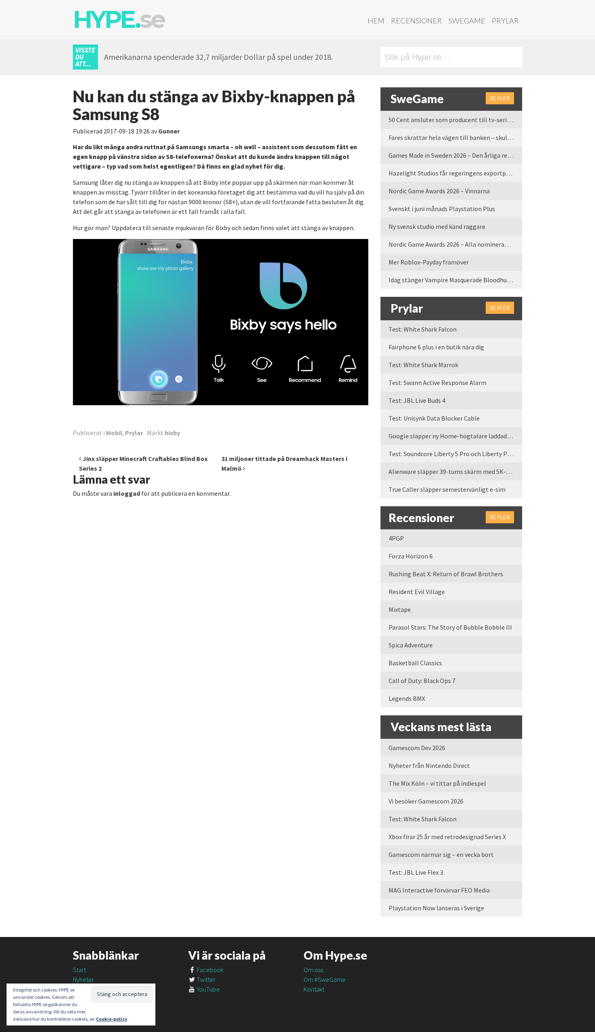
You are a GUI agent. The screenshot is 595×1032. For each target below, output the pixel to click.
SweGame (466, 20)
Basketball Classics (415, 663)
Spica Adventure (411, 645)
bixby (172, 433)
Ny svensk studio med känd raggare (437, 226)
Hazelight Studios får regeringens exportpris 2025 (455, 173)
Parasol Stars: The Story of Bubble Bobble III (450, 627)
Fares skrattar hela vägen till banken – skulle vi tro (455, 137)
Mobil (114, 433)
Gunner (169, 131)
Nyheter (83, 979)
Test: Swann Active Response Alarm (438, 383)
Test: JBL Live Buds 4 (417, 400)
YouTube (208, 989)
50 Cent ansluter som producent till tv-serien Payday (455, 120)
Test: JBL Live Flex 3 (416, 872)
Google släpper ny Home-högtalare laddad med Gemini (455, 436)
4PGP (396, 538)
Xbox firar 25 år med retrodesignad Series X (447, 837)
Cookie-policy (111, 1019)
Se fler (500, 98)
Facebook (209, 970)
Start (79, 970)
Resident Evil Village (417, 592)
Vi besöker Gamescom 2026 (426, 801)
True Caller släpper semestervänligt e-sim (447, 489)
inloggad (126, 493)
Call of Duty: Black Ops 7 (422, 681)
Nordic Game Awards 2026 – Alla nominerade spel (455, 244)
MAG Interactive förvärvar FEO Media (439, 890)
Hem (376, 20)
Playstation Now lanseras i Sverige (436, 908)
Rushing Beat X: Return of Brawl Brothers (446, 574)
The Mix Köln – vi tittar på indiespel (437, 783)
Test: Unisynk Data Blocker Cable (434, 418)
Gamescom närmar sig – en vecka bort (441, 854)
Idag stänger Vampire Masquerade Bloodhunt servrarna (455, 280)
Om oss (313, 970)
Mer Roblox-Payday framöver (429, 262)
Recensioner (416, 20)
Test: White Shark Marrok (423, 365)
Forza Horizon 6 (411, 556)
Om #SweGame (325, 979)
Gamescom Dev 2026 (417, 748)
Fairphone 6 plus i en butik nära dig (436, 347)
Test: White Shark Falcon (423, 329)
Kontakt (314, 989)
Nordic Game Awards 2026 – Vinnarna (439, 191)
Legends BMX (407, 698)
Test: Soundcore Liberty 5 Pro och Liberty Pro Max (455, 454)
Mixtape (400, 609)
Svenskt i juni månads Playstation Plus (442, 209)
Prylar (505, 20)
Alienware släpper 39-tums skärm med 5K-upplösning (455, 471)
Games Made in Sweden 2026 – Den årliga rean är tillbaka (455, 155)
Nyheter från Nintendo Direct (429, 765)
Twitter (205, 979)
